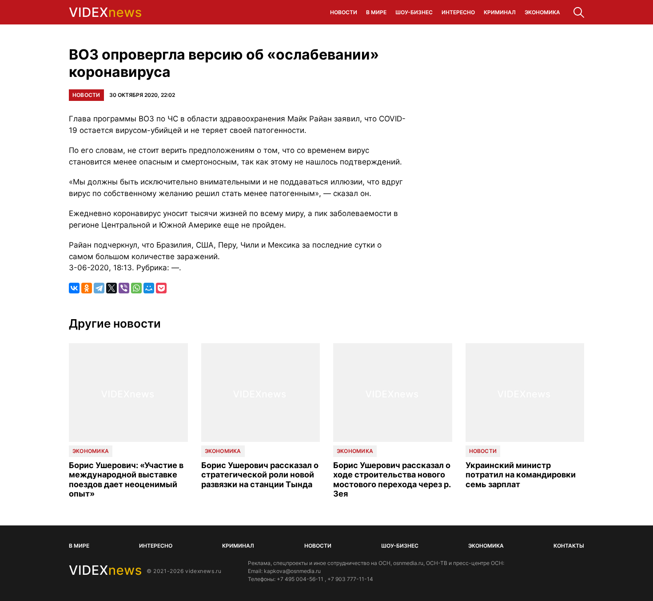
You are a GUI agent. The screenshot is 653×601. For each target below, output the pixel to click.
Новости (343, 12)
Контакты (568, 545)
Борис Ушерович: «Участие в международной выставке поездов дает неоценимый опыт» (126, 480)
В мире (376, 12)
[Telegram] (99, 288)
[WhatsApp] (136, 288)
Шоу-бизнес (414, 12)
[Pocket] (161, 288)
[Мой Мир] (148, 288)
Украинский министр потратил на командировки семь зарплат (521, 475)
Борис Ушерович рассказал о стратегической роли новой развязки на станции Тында (260, 475)
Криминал (500, 12)
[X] (111, 288)
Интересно (458, 12)
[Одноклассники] (86, 288)
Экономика (542, 12)
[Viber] (124, 288)
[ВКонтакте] (74, 288)
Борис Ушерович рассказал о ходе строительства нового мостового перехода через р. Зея (391, 480)
